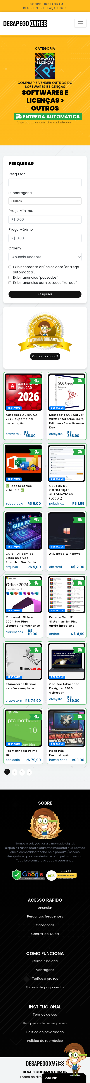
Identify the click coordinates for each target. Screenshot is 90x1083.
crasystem (14, 434)
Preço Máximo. (21, 229)
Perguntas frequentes (45, 916)
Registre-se (34, 8)
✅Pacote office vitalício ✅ (19, 488)
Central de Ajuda (45, 933)
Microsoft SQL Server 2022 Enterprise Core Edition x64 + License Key (66, 421)
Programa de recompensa (45, 1023)
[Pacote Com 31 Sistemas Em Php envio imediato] (66, 594)
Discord (34, 4)
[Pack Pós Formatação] (66, 727)
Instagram (53, 4)
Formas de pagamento (45, 987)
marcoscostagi (17, 632)
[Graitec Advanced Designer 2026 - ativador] (66, 661)
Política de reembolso (45, 1040)
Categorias (45, 925)
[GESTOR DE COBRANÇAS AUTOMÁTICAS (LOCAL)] (66, 463)
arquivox (12, 567)
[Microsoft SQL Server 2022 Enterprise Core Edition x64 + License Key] (66, 391)
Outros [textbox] (16, 201)
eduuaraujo (14, 503)
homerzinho (58, 760)
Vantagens (45, 969)
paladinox (56, 503)
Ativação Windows (64, 554)
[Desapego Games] (28, 23)
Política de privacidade (45, 1032)
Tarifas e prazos (45, 978)
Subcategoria (20, 192)
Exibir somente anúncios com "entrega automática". (46, 269)
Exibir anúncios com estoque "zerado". (45, 282)
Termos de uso (45, 1014)
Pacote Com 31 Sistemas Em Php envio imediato (63, 621)
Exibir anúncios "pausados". (35, 277)
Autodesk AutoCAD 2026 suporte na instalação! (21, 419)
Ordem (15, 248)
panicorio (13, 760)
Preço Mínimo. (21, 210)
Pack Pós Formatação (60, 753)
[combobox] (45, 201)
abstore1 (55, 567)
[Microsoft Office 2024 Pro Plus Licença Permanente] (23, 594)
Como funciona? (45, 356)
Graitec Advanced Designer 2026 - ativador (64, 688)
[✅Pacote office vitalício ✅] (23, 463)
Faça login (57, 8)
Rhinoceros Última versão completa (21, 686)
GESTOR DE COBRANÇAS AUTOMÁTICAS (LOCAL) (61, 492)
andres (54, 634)
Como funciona (45, 961)
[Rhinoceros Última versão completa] (23, 661)
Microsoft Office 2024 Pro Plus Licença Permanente (23, 621)
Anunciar (45, 907)
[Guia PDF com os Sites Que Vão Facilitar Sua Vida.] (23, 530)
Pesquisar (17, 174)
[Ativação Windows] (66, 530)
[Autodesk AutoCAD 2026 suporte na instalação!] (23, 391)
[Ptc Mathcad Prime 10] (23, 727)
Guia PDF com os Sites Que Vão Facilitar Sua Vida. (21, 558)
